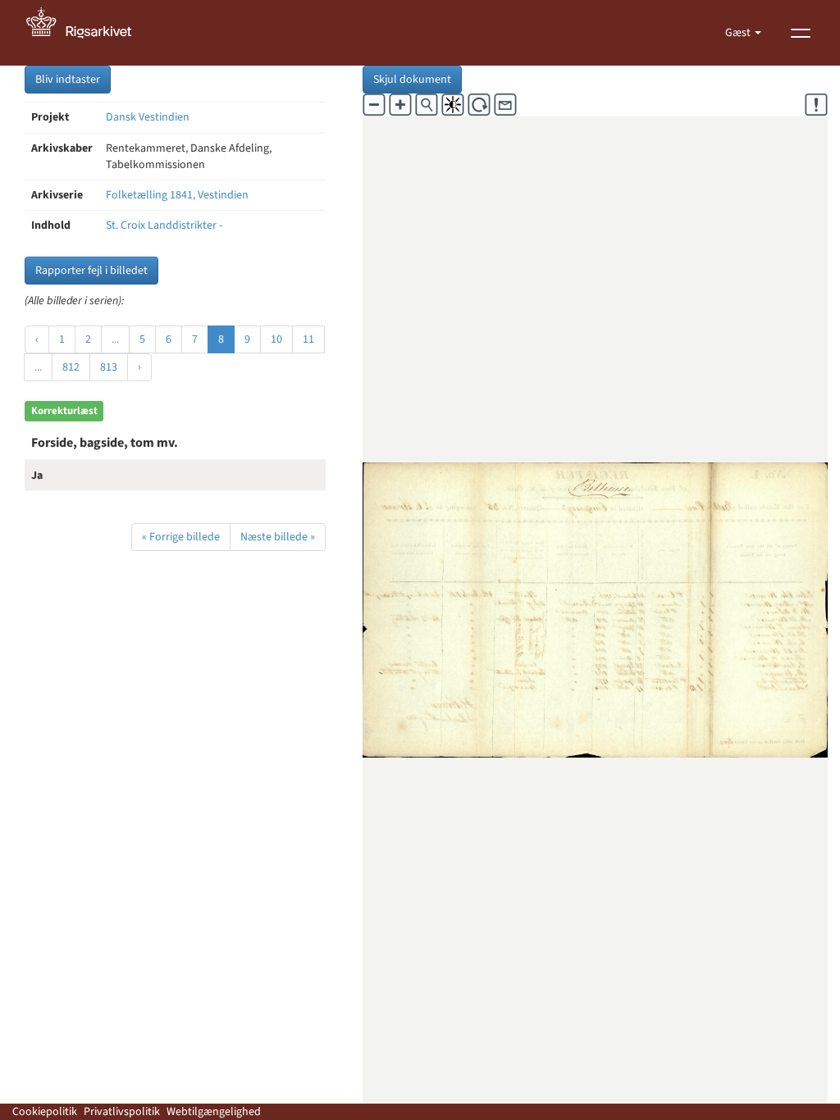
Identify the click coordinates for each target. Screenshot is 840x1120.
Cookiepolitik (44, 1112)
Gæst (739, 33)
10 (276, 339)
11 (308, 339)
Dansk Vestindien (147, 117)
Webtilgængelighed (214, 1112)
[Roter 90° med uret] (479, 104)
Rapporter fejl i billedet (91, 270)
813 (108, 367)
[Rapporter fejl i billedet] (816, 104)
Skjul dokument (412, 79)
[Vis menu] (801, 33)
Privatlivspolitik (122, 1112)
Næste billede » (277, 537)
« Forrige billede (181, 537)
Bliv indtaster (67, 79)
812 (71, 367)
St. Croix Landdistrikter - (164, 225)
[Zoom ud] (374, 104)
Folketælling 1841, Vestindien (177, 195)
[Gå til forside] (87, 32)
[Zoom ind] (400, 104)
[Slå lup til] (426, 104)
